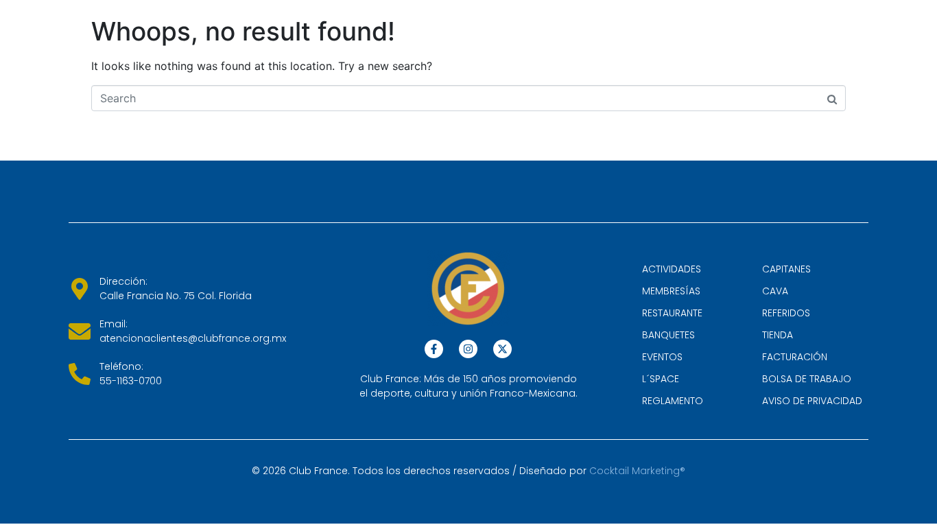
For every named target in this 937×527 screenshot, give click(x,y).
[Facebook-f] (434, 349)
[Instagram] (468, 349)
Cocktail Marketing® (637, 471)
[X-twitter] (502, 349)
